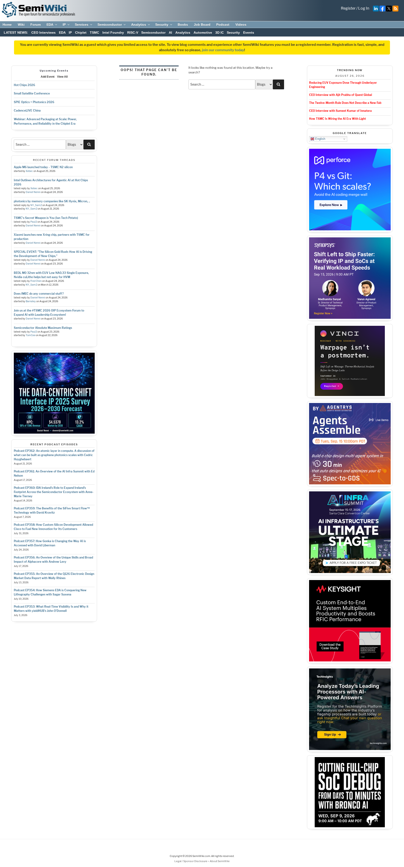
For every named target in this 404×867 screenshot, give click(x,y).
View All (62, 76)
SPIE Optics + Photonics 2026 (34, 102)
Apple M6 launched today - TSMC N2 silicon (43, 167)
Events (248, 32)
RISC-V (132, 32)
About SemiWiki (220, 861)
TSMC (94, 32)
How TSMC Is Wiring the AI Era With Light (337, 118)
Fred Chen (36, 281)
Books (183, 24)
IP (64, 24)
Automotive (203, 32)
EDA (50, 24)
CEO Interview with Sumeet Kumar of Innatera (340, 110)
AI (170, 32)
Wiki (21, 24)
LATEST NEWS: (16, 32)
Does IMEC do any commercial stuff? (39, 293)
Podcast (222, 24)
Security (161, 24)
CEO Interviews (43, 32)
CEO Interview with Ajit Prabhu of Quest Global (340, 95)
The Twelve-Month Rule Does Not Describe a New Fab (345, 103)
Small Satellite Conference (32, 93)
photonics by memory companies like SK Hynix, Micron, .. (52, 201)
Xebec (29, 171)
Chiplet (81, 32)
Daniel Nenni (33, 192)
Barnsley (31, 301)
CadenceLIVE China (27, 110)
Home (7, 24)
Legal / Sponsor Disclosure (191, 861)
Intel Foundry (113, 32)
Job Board (202, 24)
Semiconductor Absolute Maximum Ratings (43, 328)
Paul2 (33, 221)
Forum (35, 24)
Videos (240, 24)
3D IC (219, 32)
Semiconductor (109, 24)
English (319, 139)
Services (81, 24)
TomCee (30, 335)
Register (348, 8)
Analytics (138, 24)
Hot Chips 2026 (24, 85)
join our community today (223, 50)
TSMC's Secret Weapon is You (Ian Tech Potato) (46, 218)
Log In (363, 8)
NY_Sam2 (36, 205)
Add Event (47, 76)
